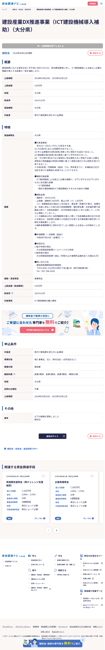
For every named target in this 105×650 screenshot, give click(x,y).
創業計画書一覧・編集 (64, 564)
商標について (97, 626)
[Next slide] (57, 530)
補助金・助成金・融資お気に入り (39, 589)
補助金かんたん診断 (38, 579)
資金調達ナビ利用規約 (48, 626)
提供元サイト (52, 436)
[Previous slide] (48, 530)
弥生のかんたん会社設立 (90, 564)
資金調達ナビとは (11, 561)
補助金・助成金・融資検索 (21, 9)
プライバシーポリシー (23, 626)
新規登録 (93, 3)
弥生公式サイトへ (58, 632)
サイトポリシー (8, 626)
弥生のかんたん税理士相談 (90, 584)
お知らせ (8, 566)
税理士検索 (87, 578)
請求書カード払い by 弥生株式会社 (91, 599)
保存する (97, 53)
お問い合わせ (45, 632)
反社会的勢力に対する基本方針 (80, 626)
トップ (4, 9)
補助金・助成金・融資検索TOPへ (22, 448)
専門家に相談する (63, 575)
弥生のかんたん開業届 (90, 570)
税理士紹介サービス (90, 574)
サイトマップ (63, 626)
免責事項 (36, 626)
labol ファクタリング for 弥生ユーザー (90, 606)
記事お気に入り (36, 564)
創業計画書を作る (63, 560)
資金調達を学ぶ (36, 560)
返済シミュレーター (38, 583)
